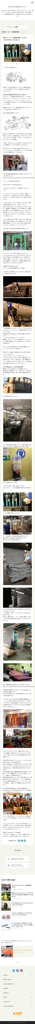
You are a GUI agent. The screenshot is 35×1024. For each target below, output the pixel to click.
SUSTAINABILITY (9, 984)
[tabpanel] (17, 53)
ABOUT (5, 975)
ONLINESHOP (9, 1006)
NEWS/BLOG (7, 979)
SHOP (5, 997)
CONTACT (6, 1001)
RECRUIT (6, 992)
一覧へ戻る (17, 850)
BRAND (5, 988)
